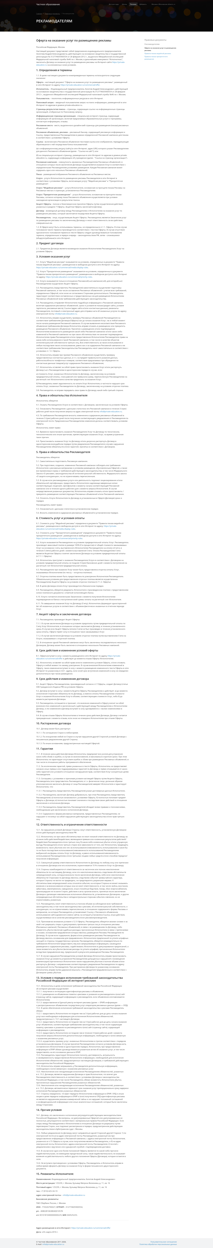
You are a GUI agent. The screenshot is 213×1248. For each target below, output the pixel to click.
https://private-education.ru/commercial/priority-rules (69, 277)
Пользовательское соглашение (164, 1242)
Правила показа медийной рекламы (157, 53)
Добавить (143, 4)
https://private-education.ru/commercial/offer (80, 85)
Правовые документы (52, 14)
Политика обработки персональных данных (158, 1244)
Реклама (133, 4)
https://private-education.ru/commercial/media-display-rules (62, 267)
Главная (39, 14)
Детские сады (114, 4)
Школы (124, 4)
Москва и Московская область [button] (163, 4)
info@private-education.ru (66, 313)
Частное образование (48, 4)
